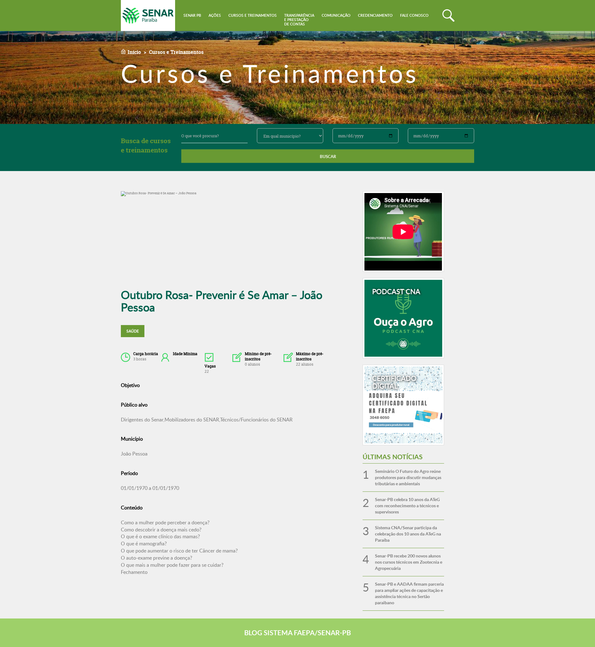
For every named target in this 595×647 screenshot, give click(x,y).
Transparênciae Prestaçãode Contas (299, 20)
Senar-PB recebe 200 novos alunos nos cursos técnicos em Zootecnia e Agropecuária (408, 562)
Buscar (328, 156)
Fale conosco (414, 15)
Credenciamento (375, 15)
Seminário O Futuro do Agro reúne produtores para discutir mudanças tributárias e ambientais (408, 477)
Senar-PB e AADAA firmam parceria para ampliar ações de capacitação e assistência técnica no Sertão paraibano (409, 593)
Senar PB (192, 15)
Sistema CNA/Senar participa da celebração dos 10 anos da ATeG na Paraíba (408, 534)
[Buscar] (448, 15)
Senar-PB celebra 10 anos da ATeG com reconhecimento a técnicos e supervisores (407, 505)
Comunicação (336, 15)
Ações (215, 15)
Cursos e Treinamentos (252, 15)
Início (134, 52)
